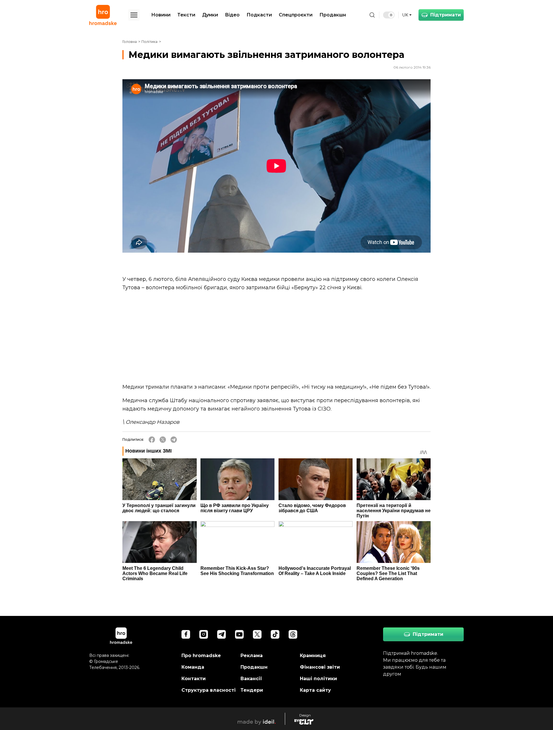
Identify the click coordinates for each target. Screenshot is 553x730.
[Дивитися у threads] (293, 634)
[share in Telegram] (174, 439)
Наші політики (318, 678)
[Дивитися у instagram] (203, 634)
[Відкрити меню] (134, 15)
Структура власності (208, 690)
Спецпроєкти (296, 15)
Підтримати (445, 15)
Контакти (193, 678)
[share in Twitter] (163, 439)
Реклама (251, 655)
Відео (232, 15)
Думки (210, 15)
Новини (161, 15)
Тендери (251, 690)
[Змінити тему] (389, 15)
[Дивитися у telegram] (221, 634)
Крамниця (313, 655)
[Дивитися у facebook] (185, 634)
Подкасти (259, 15)
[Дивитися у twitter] (257, 634)
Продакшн (332, 15)
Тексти (186, 15)
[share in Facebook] (152, 439)
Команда (192, 667)
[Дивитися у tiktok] (275, 634)
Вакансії (251, 678)
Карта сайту (315, 690)
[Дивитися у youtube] (239, 634)
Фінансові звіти (320, 667)
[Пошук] (372, 15)
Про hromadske (201, 655)
